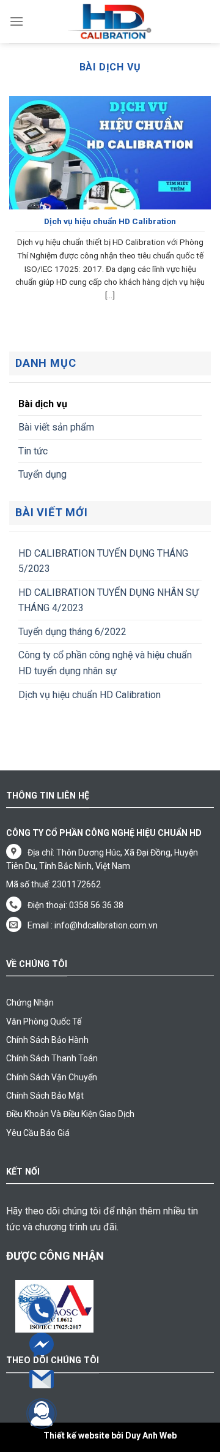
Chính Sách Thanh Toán (52, 1058)
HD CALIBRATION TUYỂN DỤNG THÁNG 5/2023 (103, 561)
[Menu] (16, 21)
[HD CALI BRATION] (110, 21)
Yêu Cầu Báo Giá (38, 1133)
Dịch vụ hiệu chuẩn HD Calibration (89, 695)
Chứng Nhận (30, 1002)
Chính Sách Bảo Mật (45, 1095)
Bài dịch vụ (42, 404)
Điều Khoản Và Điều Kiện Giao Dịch (70, 1114)
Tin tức (33, 451)
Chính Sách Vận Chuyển (51, 1077)
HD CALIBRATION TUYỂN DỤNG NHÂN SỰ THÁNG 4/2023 (108, 600)
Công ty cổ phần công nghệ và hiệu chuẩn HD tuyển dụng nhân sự (105, 663)
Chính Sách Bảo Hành (47, 1040)
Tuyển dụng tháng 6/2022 (72, 632)
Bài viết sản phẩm (56, 427)
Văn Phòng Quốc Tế (43, 1021)
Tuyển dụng (42, 474)
